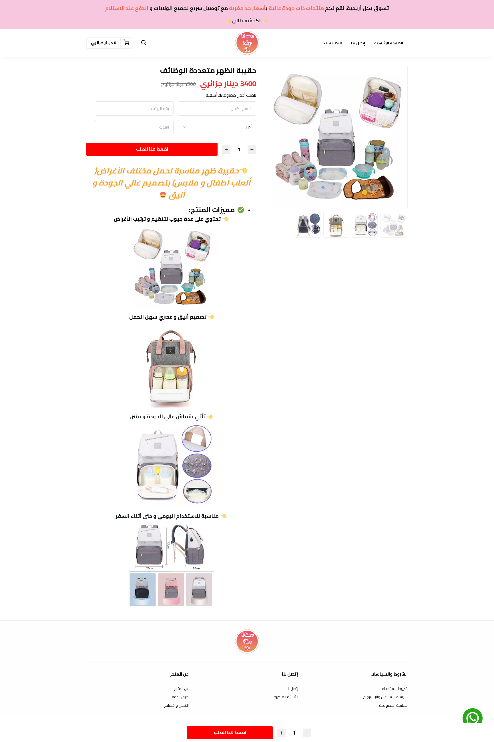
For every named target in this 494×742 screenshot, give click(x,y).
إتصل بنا (358, 43)
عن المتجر (181, 689)
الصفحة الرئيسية (388, 43)
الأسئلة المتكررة (286, 697)
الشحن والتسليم (176, 706)
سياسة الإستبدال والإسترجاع (385, 697)
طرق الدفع (180, 697)
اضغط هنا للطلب (152, 149)
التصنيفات (333, 43)
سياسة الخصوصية (393, 706)
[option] (336, 137)
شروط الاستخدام (395, 689)
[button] (143, 43)
